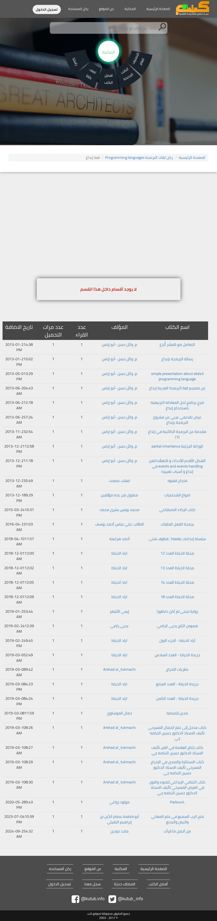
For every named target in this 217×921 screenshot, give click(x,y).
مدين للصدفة (177, 713)
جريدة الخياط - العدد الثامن (177, 698)
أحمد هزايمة (119, 539)
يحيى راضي (119, 626)
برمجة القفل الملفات (177, 524)
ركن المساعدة (78, 9)
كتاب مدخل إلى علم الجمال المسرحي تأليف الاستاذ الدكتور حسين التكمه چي (177, 733)
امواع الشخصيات (177, 495)
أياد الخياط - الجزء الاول (177, 640)
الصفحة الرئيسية (158, 9)
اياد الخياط (119, 553)
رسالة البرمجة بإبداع (177, 359)
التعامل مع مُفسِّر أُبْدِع (177, 344)
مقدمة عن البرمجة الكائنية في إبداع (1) (177, 434)
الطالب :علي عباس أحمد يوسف (119, 524)
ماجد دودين (119, 831)
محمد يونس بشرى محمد (119, 510)
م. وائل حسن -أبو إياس (119, 344)
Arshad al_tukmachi (119, 669)
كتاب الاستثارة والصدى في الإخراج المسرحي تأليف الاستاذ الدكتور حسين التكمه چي (177, 767)
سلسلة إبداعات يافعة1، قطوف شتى (177, 539)
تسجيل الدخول (47, 9)
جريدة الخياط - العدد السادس (177, 655)
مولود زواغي (119, 802)
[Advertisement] (108, 204)
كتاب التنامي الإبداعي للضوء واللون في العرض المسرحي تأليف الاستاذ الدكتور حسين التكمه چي (177, 787)
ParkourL (177, 802)
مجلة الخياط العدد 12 (177, 553)
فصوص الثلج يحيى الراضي (177, 626)
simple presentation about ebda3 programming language (177, 376)
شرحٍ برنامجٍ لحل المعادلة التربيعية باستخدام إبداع (177, 405)
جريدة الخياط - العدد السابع (177, 684)
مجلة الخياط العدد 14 (177, 582)
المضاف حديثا (124, 884)
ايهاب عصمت (119, 480)
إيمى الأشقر (119, 611)
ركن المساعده (60, 869)
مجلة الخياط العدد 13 (177, 568)
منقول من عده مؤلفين (119, 495)
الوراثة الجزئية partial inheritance (177, 446)
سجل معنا (92, 884)
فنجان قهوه (177, 480)
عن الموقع (106, 9)
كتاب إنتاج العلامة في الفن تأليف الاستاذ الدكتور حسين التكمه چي (177, 750)
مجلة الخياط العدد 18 (177, 597)
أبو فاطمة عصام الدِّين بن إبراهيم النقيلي (119, 819)
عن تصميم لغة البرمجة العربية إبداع (177, 388)
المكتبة (130, 9)
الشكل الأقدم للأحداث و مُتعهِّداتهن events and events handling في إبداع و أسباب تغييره (177, 466)
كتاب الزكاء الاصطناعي (177, 510)
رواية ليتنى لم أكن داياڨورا (177, 611)
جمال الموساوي (119, 713)
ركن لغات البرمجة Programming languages (139, 157)
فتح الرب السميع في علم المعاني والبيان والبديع (177, 819)
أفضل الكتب (158, 884)
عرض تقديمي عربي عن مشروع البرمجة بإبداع (177, 419)
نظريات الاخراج (177, 669)
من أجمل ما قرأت (177, 831)
